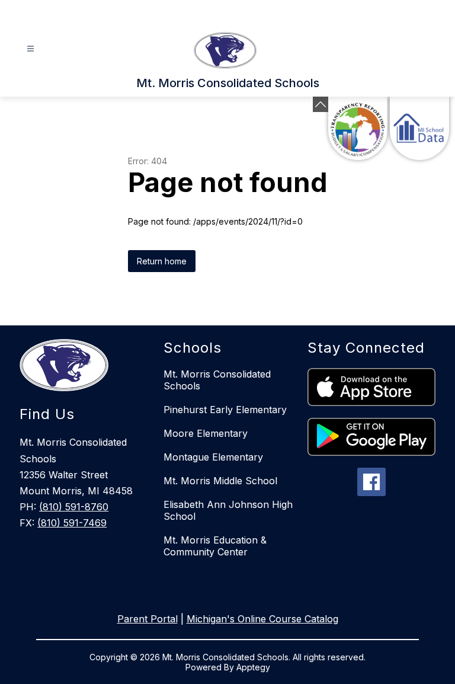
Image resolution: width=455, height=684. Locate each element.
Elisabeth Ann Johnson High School (228, 510)
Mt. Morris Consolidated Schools (217, 380)
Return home (162, 261)
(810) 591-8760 (73, 507)
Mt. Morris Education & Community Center (215, 546)
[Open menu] (30, 49)
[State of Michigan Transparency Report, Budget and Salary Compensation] (357, 128)
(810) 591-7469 (72, 523)
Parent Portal (147, 619)
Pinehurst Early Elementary (225, 409)
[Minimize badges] (320, 104)
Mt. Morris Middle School (220, 481)
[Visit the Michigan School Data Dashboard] (419, 128)
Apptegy (253, 667)
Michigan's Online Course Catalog (262, 619)
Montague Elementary (213, 457)
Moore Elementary (206, 433)
